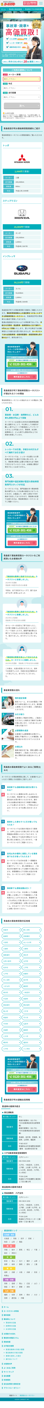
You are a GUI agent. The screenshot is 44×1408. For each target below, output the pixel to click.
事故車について (9, 1319)
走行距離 (12, 93)
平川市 (25, 1017)
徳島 (5, 1287)
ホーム (6, 1307)
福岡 (5, 1294)
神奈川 (14, 1253)
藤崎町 (25, 1030)
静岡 (20, 1264)
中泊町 (5, 999)
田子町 (25, 980)
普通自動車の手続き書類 (15, 1349)
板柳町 (5, 936)
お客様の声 (8, 1364)
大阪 (20, 1272)
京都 (13, 1272)
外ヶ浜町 (6, 980)
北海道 (6, 1238)
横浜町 (5, 1042)
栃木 (13, 1249)
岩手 (22, 1238)
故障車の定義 (11, 1326)
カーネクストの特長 (11, 1311)
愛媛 (20, 1287)
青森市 (5, 930)
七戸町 (5, 974)
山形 (13, 1242)
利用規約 (7, 1380)
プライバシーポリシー (12, 1388)
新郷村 (25, 974)
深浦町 (5, 1030)
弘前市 (25, 1024)
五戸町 (25, 961)
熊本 (28, 1294)
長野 (5, 1264)
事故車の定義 (11, 1322)
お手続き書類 (9, 1346)
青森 (14, 1238)
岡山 (20, 1283)
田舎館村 (26, 936)
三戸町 (25, 967)
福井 (28, 1261)
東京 (5, 1253)
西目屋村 (6, 1005)
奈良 (35, 1272)
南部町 (25, 999)
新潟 (5, 1261)
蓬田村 (25, 1042)
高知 (28, 1287)
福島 (20, 1242)
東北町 (5, 992)
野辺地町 (26, 1005)
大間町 (5, 949)
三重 (35, 1264)
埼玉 (28, 1249)
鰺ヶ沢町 (26, 930)
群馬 (20, 1249)
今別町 (5, 942)
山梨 (35, 1261)
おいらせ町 (27, 942)
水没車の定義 (11, 1329)
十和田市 (26, 992)
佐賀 (13, 1294)
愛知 (28, 1264)
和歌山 (6, 1275)
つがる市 (6, 986)
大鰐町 (25, 949)
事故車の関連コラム (11, 1338)
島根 (13, 1283)
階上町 (5, 1011)
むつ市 (25, 1036)
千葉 (35, 1249)
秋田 (5, 1242)
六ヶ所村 (26, 1049)
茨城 (5, 1249)
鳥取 (5, 1283)
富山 (13, 1261)
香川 (13, 1287)
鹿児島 (14, 1298)
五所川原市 (7, 961)
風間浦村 (6, 955)
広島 (28, 1283)
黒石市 (25, 955)
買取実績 (7, 1342)
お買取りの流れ (9, 1334)
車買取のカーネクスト (27, 1395)
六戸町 (5, 1049)
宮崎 (5, 1298)
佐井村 (5, 967)
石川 (20, 1261)
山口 (35, 1283)
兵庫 (28, 1272)
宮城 (29, 1238)
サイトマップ (9, 1372)
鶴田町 (25, 986)
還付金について (12, 1359)
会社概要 (7, 1376)
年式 (10, 83)
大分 (35, 1294)
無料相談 (7, 1315)
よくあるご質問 (9, 1368)
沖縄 (22, 1298)
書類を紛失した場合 (13, 1356)
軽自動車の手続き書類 (14, 1352)
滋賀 (5, 1272)
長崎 (20, 1294)
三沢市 (5, 1036)
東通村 (5, 1017)
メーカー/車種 (14, 74)
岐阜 (13, 1264)
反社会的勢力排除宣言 (12, 1384)
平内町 (5, 1024)
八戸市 (25, 1011)
